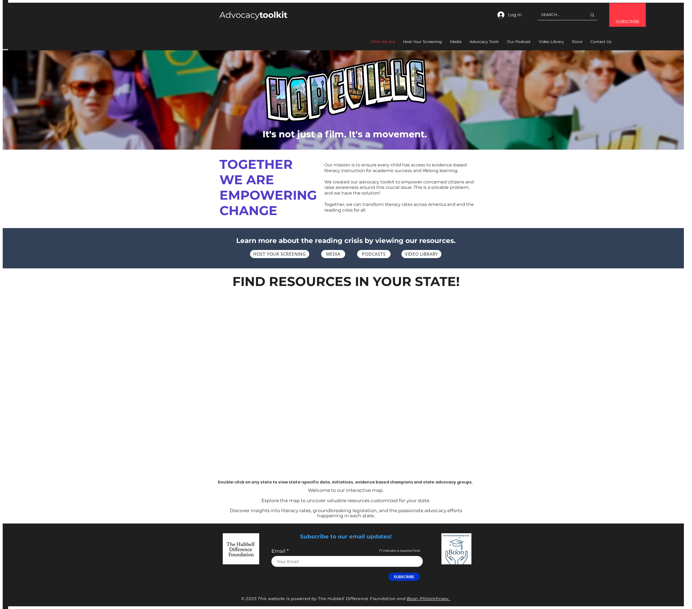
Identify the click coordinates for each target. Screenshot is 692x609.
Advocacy (253, 15)
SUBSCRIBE (628, 21)
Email (278, 551)
